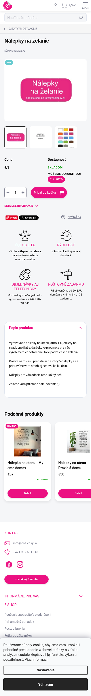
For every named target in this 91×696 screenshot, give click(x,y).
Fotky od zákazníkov (18, 635)
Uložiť (13, 217)
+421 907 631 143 (25, 552)
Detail (27, 493)
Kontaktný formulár (26, 579)
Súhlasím (45, 684)
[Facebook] (8, 563)
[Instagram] (19, 563)
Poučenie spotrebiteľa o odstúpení (27, 614)
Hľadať (81, 17)
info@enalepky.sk (25, 543)
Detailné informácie (18, 205)
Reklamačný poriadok (19, 621)
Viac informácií (36, 659)
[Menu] (85, 5)
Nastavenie (46, 670)
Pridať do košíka (45, 192)
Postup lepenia (14, 628)
